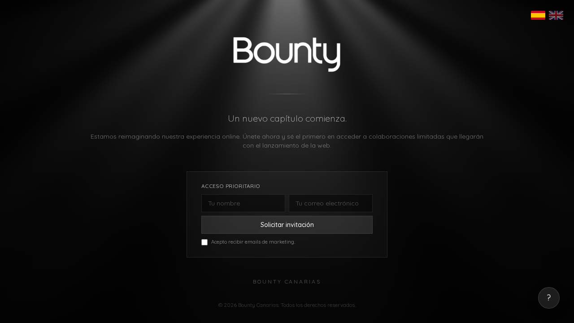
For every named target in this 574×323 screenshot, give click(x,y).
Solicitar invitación (287, 225)
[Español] (538, 15)
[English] (556, 15)
